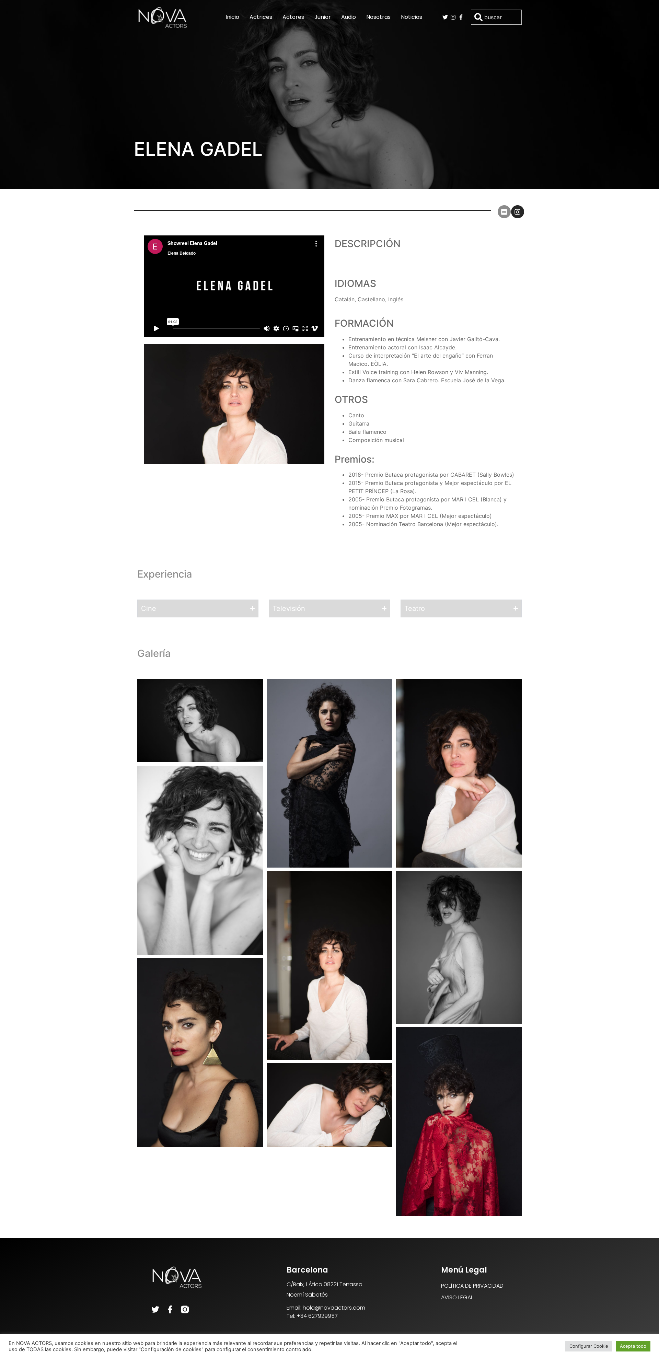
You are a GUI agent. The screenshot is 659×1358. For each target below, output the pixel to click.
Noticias (411, 17)
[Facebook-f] (170, 1309)
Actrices (261, 17)
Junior (322, 17)
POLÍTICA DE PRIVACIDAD (472, 1286)
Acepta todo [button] (633, 1346)
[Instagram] (517, 211)
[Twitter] (155, 1309)
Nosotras (378, 17)
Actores (293, 17)
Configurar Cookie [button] (588, 1346)
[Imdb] (504, 211)
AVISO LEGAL (457, 1297)
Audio (348, 17)
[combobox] (496, 17)
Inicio (232, 17)
